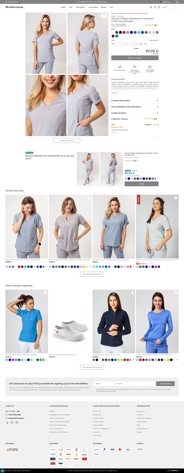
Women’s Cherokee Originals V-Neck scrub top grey (111, 260)
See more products (92, 274)
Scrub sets (97, 411)
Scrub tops (120, 16)
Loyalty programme (56, 429)
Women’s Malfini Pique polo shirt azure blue (21, 355)
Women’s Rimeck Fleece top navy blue (106, 355)
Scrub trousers (98, 418)
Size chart (153, 40)
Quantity (136, 48)
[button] (135, 100)
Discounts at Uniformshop (58, 432)
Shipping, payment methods (59, 415)
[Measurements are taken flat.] (158, 40)
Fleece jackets (98, 425)
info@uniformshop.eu (16, 418)
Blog (138, 425)
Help (111, 7)
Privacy (96, 470)
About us (140, 415)
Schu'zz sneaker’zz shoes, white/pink (62, 355)
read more (114, 92)
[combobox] (170, 7)
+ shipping (155, 53)
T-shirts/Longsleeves (101, 429)
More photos (67, 141)
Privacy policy (142, 422)
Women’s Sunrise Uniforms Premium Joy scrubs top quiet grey (156, 260)
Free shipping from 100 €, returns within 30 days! (92, 2)
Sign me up (165, 384)
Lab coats (96, 432)
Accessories (80, 7)
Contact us (141, 411)
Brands (103, 7)
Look (141, 184)
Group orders (93, 7)
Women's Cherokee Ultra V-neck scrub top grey (23, 260)
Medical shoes (98, 422)
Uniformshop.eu (25, 470)
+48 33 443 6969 (12, 2)
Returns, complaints (56, 418)
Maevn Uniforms (121, 24)
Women (63, 7)
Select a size (134, 58)
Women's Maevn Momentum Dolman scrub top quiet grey (69, 260)
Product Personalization (58, 425)
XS (118, 44)
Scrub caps (97, 435)
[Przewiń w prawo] (156, 178)
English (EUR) (166, 2)
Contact (52, 411)
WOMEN (113, 16)
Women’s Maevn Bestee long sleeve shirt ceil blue (154, 355)
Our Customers (142, 429)
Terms (102, 470)
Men (70, 7)
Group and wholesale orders (59, 422)
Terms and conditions (144, 418)
